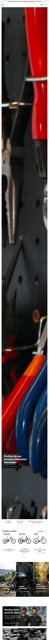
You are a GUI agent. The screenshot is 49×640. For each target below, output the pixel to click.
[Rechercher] (44, 4)
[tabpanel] (24, 263)
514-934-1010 (37, 1)
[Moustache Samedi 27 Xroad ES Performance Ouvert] (24, 540)
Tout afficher (40, 531)
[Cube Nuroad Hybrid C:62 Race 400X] (40, 540)
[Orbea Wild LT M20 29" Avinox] (9, 540)
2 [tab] (25, 516)
